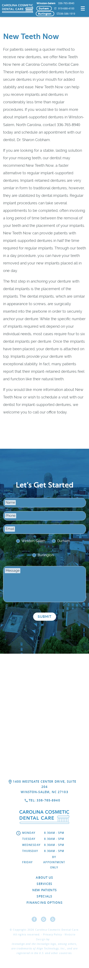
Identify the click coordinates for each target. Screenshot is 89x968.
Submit (45, 617)
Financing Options (44, 902)
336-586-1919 (67, 13)
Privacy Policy (52, 934)
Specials (44, 896)
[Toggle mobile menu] (83, 8)
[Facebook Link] (35, 921)
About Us (44, 877)
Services (44, 884)
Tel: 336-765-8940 (44, 800)
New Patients (44, 890)
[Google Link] (45, 921)
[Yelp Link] (54, 921)
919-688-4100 (66, 8)
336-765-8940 (66, 3)
